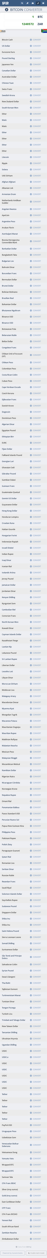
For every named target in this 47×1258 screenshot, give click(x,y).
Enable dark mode (37, 1253)
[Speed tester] (33, 3)
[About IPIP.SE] (43, 3)
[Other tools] (38, 3)
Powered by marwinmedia (13, 1253)
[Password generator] (27, 3)
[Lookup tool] (22, 3)
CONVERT (36, 39)
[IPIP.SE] (5, 4)
